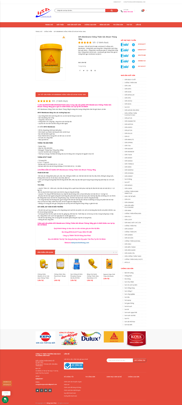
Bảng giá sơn (104, 25)
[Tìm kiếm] (111, 10)
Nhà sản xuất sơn (74, 25)
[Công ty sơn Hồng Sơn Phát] (44, 13)
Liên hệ (138, 25)
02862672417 (117, 2)
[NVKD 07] (133, 67)
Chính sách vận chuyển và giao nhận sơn (73, 383)
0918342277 (7, 384)
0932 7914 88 (128, 12)
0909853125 (7, 382)
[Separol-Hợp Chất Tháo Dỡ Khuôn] (109, 264)
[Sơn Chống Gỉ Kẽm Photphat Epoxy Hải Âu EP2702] (76, 264)
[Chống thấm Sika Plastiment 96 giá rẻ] (60, 264)
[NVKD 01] (133, 56)
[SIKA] (114, 336)
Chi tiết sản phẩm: (62, 94)
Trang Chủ (49, 25)
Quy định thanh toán (70, 393)
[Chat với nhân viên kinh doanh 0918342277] (125, 45)
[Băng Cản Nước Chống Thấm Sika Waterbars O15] (93, 264)
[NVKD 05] (133, 50)
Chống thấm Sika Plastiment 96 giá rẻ (60, 276)
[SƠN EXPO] (45, 338)
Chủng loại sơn (90, 25)
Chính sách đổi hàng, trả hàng (72, 387)
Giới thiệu (60, 25)
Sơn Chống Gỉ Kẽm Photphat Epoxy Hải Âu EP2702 (76, 276)
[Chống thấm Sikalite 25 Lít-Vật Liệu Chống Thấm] (44, 264)
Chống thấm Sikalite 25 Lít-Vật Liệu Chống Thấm (43, 276)
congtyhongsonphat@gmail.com (134, 2)
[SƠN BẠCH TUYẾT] (68, 338)
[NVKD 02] (133, 44)
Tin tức (129, 25)
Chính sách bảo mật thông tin (72, 390)
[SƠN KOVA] (136, 339)
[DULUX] (91, 336)
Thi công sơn (118, 25)
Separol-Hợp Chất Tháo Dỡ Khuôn (109, 275)
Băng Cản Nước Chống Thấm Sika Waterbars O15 (93, 276)
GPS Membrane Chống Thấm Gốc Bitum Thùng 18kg (97, 38)
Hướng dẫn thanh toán (70, 396)
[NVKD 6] (133, 61)
